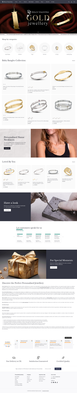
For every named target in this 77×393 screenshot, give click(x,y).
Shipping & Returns (42, 376)
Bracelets (47, 1)
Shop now (7, 148)
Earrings (52, 1)
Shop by (25, 1)
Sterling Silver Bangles (18, 383)
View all (73, 60)
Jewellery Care (29, 379)
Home (16, 1)
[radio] (29, 87)
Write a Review (68, 337)
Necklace (37, 1)
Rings (42, 1)
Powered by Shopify (45, 390)
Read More (35, 346)
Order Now (7, 210)
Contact (28, 378)
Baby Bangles (31, 1)
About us (28, 376)
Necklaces (16, 378)
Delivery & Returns (42, 379)
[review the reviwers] (15, 341)
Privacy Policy (41, 378)
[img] (39, 229)
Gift (20, 1)
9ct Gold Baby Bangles (18, 385)
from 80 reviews (19, 230)
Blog (27, 382)
